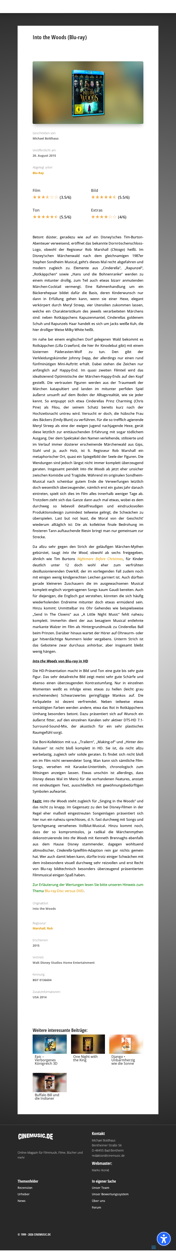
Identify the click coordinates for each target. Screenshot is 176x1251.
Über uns (98, 1201)
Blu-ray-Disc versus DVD (64, 891)
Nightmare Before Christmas (100, 558)
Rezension (25, 1188)
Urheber (24, 1194)
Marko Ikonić (100, 1170)
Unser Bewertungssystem (110, 1194)
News (22, 1201)
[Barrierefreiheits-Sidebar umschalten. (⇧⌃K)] (164, 1239)
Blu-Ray (38, 173)
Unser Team (100, 1188)
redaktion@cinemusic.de (108, 1155)
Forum (96, 1207)
